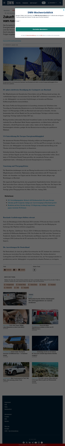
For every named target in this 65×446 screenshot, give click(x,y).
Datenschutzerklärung (31, 35)
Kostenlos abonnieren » (40, 29)
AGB (41, 35)
